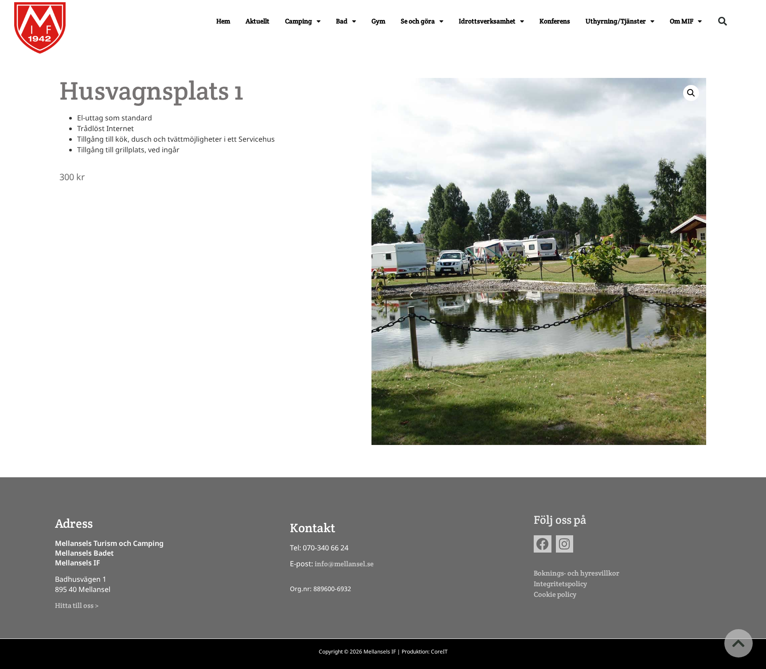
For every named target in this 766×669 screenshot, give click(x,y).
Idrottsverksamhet (487, 21)
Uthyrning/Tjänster (616, 21)
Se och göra (418, 21)
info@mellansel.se (344, 563)
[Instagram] (564, 544)
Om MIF (681, 21)
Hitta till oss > (76, 605)
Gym (378, 21)
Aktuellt (258, 21)
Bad (342, 21)
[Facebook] (542, 544)
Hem (223, 21)
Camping (298, 21)
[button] (722, 21)
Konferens (554, 21)
